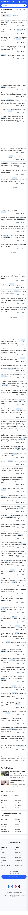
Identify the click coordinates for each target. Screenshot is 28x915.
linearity (3, 803)
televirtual (3, 822)
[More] (26, 26)
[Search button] (24, 5)
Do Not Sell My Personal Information (14, 892)
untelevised (4, 808)
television (17, 829)
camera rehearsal (5, 798)
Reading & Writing (5, 865)
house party (18, 798)
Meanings (6, 16)
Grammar (3, 857)
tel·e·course (18, 805)
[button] (19, 1)
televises (17, 827)
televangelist (4, 819)
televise (17, 824)
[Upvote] (18, 26)
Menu (24, 1)
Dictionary (3, 849)
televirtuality (18, 822)
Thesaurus (3, 852)
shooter (17, 808)
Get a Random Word (14, 877)
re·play (16, 795)
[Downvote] (23, 26)
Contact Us (17, 852)
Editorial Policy (18, 857)
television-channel (5, 831)
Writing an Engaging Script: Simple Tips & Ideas (17, 772)
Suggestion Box (18, 865)
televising (3, 829)
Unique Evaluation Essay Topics (17, 781)
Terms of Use (18, 862)
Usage (2, 862)
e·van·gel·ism (4, 805)
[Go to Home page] (7, 2)
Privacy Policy (18, 855)
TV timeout (4, 795)
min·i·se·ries (18, 800)
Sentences (16, 16)
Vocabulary (3, 860)
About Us (17, 849)
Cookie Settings (18, 860)
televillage (17, 819)
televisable (4, 800)
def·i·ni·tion (17, 803)
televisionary (18, 831)
